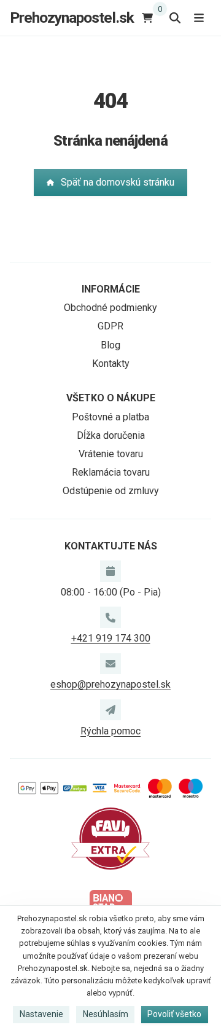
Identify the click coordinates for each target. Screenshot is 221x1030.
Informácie (111, 289)
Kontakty (111, 363)
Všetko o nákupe (110, 398)
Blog (110, 345)
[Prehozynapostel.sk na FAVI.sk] (110, 838)
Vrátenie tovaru (111, 454)
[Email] (110, 663)
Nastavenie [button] (41, 1014)
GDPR (110, 326)
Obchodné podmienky (110, 307)
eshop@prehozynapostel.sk (110, 684)
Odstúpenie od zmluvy (111, 491)
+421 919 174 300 (110, 638)
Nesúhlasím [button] (105, 1014)
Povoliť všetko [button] (174, 1014)
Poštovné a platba (110, 417)
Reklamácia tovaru (111, 472)
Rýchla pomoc (110, 731)
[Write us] (110, 709)
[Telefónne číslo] (110, 617)
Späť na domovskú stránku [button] (117, 182)
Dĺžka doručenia (111, 435)
